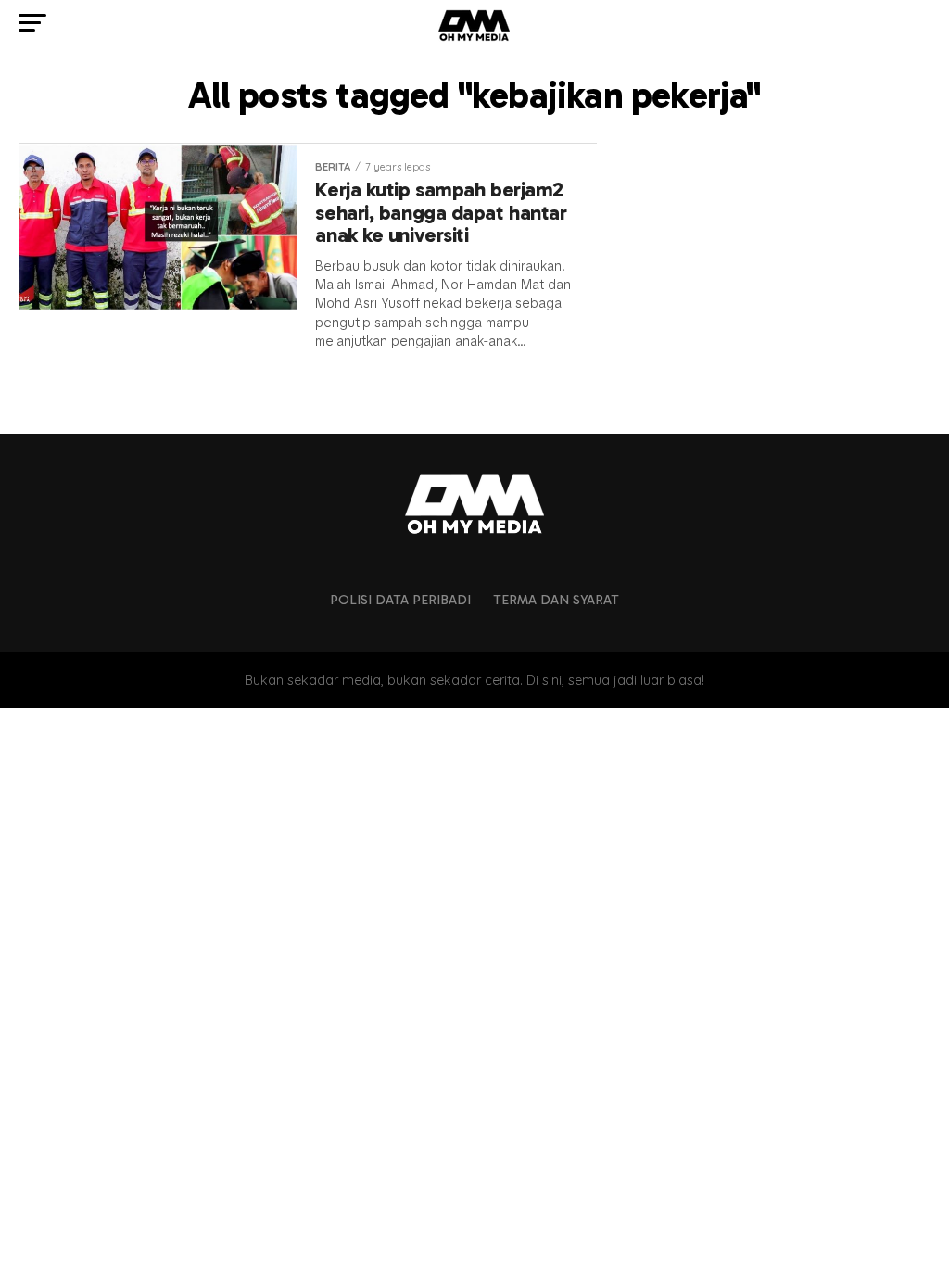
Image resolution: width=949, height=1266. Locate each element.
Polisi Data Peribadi (400, 599)
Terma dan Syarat (556, 599)
